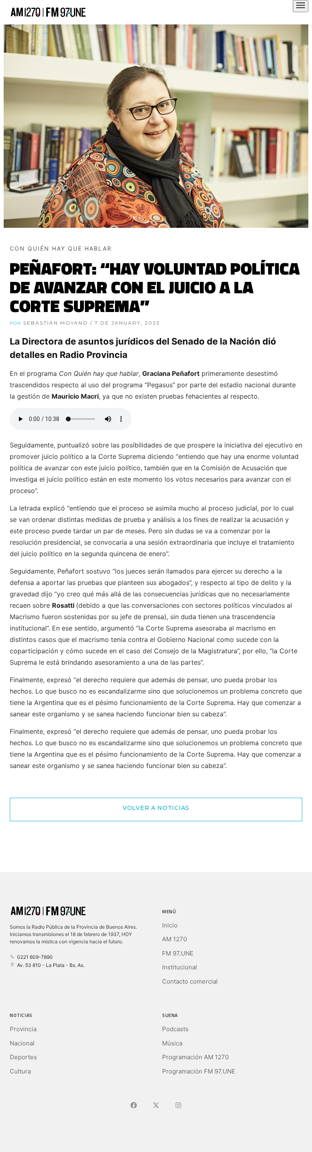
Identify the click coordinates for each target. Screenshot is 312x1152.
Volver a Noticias (156, 808)
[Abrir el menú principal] (300, 6)
